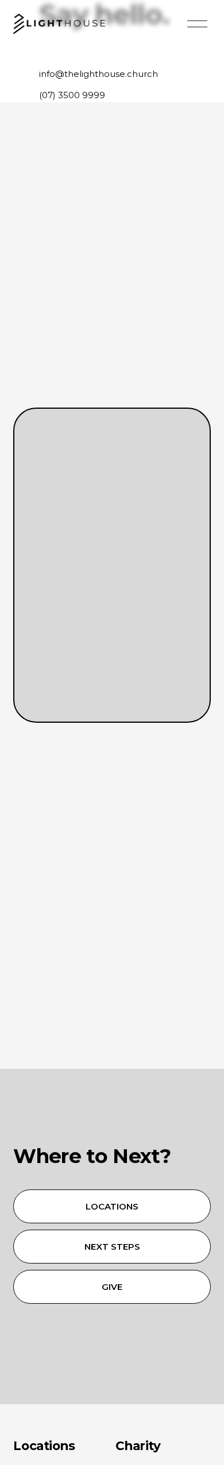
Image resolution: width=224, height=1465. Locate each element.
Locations (112, 1206)
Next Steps (112, 1246)
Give (112, 1286)
